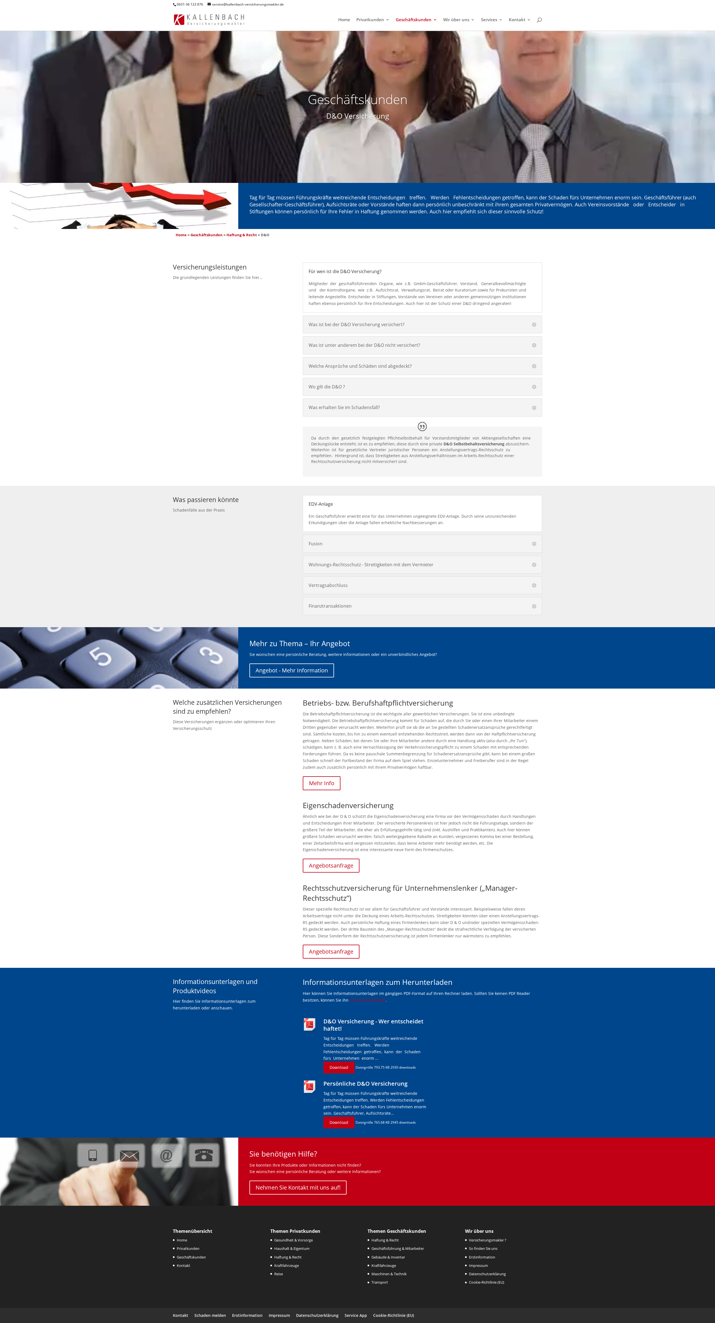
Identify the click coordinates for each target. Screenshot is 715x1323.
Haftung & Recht (242, 234)
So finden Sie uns (483, 1248)
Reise (278, 1273)
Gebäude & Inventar (388, 1257)
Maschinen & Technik (389, 1273)
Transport (379, 1282)
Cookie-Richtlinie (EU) (486, 1282)
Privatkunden (370, 20)
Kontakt (517, 20)
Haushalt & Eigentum (291, 1248)
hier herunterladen (368, 1000)
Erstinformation (482, 1257)
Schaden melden (210, 1315)
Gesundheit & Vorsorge (293, 1240)
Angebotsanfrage (331, 865)
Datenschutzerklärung (487, 1273)
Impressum (478, 1265)
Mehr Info (321, 783)
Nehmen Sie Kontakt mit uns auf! (298, 1187)
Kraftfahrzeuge (286, 1265)
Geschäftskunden (414, 20)
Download (339, 1067)
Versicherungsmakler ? (487, 1240)
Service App (356, 1315)
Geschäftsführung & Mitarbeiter (397, 1248)
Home (344, 20)
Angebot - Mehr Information (292, 670)
